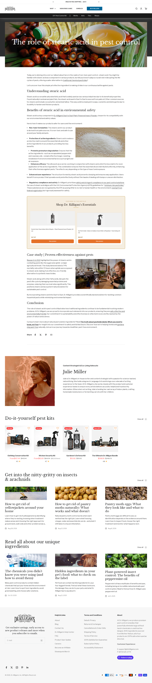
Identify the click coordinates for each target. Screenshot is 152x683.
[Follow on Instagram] (17, 667)
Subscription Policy (91, 644)
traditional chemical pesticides (75, 80)
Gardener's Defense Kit (76, 456)
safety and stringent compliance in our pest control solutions (100, 183)
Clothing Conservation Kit (18, 456)
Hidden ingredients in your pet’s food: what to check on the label (75, 574)
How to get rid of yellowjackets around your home (24, 507)
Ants (83, 16)
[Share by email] (51, 335)
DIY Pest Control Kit (60, 16)
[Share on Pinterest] (46, 335)
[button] (29, 428)
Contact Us (59, 628)
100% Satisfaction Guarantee (95, 640)
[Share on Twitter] (40, 335)
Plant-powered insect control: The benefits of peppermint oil (122, 575)
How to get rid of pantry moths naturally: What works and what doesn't (73, 507)
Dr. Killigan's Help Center (64, 632)
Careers (58, 644)
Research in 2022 (33, 260)
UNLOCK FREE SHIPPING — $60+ (76, 2)
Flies (89, 16)
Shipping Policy (90, 632)
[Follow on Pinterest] (22, 667)
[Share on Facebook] (35, 335)
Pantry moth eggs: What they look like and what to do (124, 507)
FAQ (56, 636)
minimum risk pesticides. (114, 185)
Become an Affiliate (62, 648)
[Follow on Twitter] (11, 667)
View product (52, 241)
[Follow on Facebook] (6, 667)
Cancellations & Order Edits (95, 628)
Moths (75, 16)
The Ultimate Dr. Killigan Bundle (105, 456)
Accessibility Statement (93, 648)
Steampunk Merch (62, 652)
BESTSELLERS (94, 8)
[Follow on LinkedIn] (27, 667)
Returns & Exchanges (92, 624)
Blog (56, 624)
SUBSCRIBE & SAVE (66, 8)
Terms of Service (90, 636)
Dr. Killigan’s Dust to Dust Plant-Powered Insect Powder (75, 116)
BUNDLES (79, 8)
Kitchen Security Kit (47, 456)
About (57, 620)
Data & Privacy (90, 620)
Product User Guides (63, 640)
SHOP (52, 8)
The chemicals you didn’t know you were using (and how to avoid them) (24, 574)
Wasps (97, 16)
